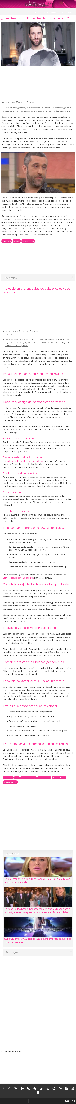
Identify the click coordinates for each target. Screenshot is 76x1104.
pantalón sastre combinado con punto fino (25, 461)
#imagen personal (44, 778)
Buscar (45, 12)
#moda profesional (59, 778)
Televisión (17, 241)
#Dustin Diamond (28, 241)
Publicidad (25, 1100)
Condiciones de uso (5, 1100)
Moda (17, 778)
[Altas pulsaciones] (3, 1088)
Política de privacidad (16, 1100)
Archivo (36, 12)
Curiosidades (6, 241)
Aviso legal (32, 1100)
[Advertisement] (39, 82)
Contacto (54, 12)
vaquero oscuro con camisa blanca (18, 578)
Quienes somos (67, 12)
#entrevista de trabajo (28, 778)
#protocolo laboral (10, 782)
